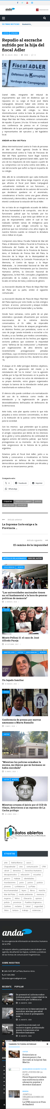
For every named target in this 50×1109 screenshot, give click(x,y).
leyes (24, 890)
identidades (29, 878)
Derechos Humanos (23, 501)
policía (6, 902)
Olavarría (28, 898)
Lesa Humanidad (9, 567)
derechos (17, 870)
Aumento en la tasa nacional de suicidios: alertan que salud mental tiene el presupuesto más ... (31, 1013)
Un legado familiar (13, 680)
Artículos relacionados (14, 558)
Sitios (6, 910)
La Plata (31, 886)
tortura (15, 910)
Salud (28, 906)
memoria (40, 894)
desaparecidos (10, 874)
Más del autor (35, 558)
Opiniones (14, 33)
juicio (21, 882)
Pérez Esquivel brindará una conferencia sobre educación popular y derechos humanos (34, 1078)
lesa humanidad (11, 890)
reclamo (18, 906)
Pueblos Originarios (33, 902)
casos (28, 862)
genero (7, 878)
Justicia (5, 33)
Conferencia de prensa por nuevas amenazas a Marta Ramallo (21, 721)
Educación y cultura (39, 1069)
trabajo (25, 910)
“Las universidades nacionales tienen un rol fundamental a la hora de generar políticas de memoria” (24, 595)
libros (32, 890)
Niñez (17, 898)
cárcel (6, 870)
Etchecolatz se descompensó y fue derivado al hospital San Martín (34, 1058)
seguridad (38, 906)
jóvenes (7, 886)
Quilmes (7, 906)
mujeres (7, 898)
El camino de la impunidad (30, 545)
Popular (19, 987)
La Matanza (20, 886)
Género (6, 692)
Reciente (6, 987)
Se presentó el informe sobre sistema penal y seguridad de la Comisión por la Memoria (31, 997)
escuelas (37, 874)
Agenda (24, 1069)
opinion (38, 898)
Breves (30, 1069)
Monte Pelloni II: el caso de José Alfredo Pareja (20, 639)
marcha (42, 890)
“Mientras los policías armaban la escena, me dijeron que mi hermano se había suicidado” (23, 765)
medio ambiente (26, 894)
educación (25, 874)
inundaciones (10, 882)
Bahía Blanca (16, 862)
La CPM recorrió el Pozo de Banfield (34, 1099)
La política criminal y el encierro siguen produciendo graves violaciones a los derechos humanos (30, 1029)
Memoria (20, 567)
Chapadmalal (9, 866)
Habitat (17, 878)
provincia (17, 902)
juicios (30, 882)
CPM (44, 866)
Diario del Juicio (9, 652)
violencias (22, 505)
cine (21, 866)
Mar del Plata (9, 505)
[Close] (47, 1044)
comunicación (32, 866)
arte (6, 862)
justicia (38, 501)
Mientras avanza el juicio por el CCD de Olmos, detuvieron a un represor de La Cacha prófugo (24, 807)
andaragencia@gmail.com (15, 978)
